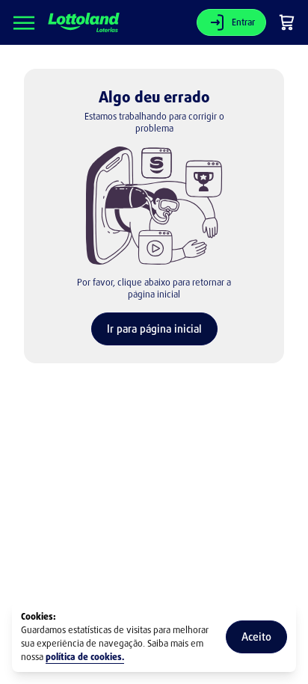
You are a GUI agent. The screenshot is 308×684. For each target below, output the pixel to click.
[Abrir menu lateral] (24, 22)
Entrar (243, 22)
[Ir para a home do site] (84, 23)
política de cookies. (85, 657)
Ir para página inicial (154, 328)
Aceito (256, 636)
